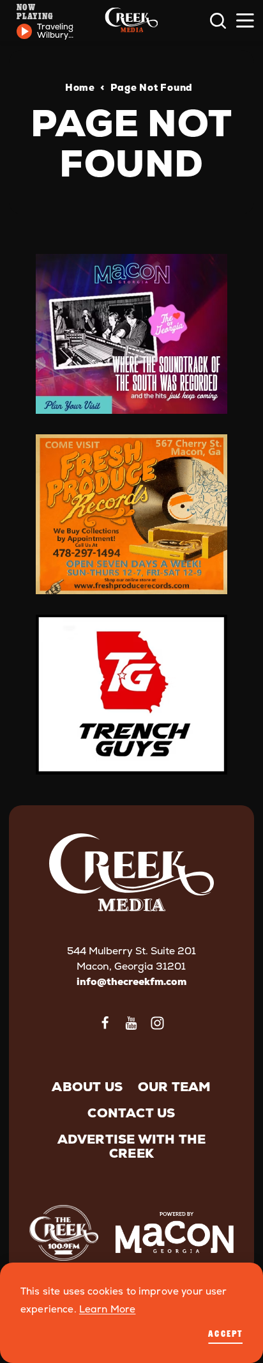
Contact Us (131, 1113)
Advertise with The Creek (131, 1146)
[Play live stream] (24, 31)
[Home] (131, 21)
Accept (225, 1333)
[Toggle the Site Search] (218, 21)
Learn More (107, 1309)
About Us (87, 1086)
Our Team (174, 1086)
